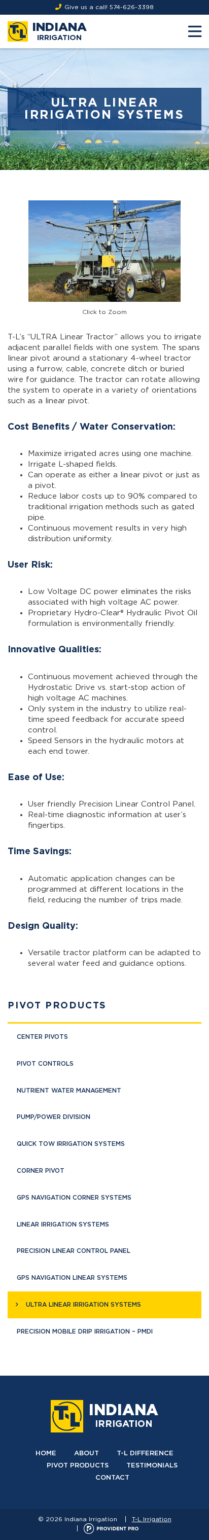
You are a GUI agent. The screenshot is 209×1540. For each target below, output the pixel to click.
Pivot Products (57, 1005)
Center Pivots (42, 1037)
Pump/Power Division (53, 1117)
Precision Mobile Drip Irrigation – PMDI (85, 1331)
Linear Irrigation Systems (63, 1224)
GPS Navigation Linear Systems (72, 1278)
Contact (112, 1478)
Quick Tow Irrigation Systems (71, 1144)
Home (46, 1453)
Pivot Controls (45, 1064)
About (86, 1453)
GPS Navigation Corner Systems (74, 1198)
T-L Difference (145, 1453)
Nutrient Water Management (69, 1091)
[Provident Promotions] (111, 1528)
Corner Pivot (40, 1171)
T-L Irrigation (151, 1519)
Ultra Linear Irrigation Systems (83, 1305)
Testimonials (152, 1465)
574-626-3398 (132, 7)
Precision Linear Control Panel (73, 1251)
